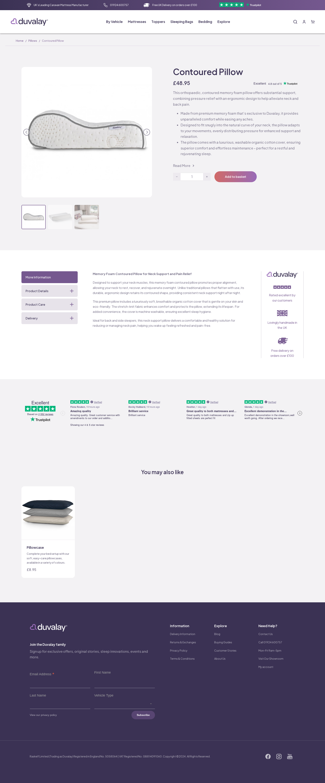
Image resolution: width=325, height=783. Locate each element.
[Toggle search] (295, 22)
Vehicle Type (103, 695)
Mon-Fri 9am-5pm (269, 650)
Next (146, 131)
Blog (217, 634)
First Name (102, 672)
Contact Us (265, 634)
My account (265, 667)
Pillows (32, 40)
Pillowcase (35, 547)
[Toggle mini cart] (312, 21)
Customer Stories (225, 650)
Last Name (38, 695)
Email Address (42, 674)
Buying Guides (223, 642)
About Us (220, 658)
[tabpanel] (169, 299)
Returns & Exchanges (183, 642)
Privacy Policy (179, 650)
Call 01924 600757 (270, 642)
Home (20, 40)
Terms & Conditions (182, 658)
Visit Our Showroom (270, 658)
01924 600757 (119, 5)
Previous (26, 131)
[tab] (49, 277)
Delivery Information (182, 634)
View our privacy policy (43, 714)
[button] (147, 72)
